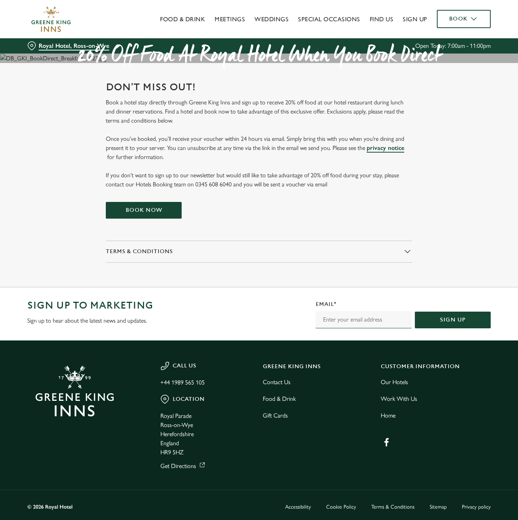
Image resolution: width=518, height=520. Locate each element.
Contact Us (276, 382)
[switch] (218, 85)
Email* (326, 304)
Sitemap (438, 507)
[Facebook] (386, 442)
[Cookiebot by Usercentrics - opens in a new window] (49, 85)
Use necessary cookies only (454, 45)
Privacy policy (476, 507)
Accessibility (298, 507)
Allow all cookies (454, 20)
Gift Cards (275, 415)
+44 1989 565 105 (182, 382)
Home (388, 415)
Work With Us (399, 398)
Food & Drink (279, 398)
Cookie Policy (341, 507)
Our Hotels (394, 382)
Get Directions (178, 466)
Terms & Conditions (392, 507)
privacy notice (385, 147)
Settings (389, 85)
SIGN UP (453, 320)
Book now (144, 210)
